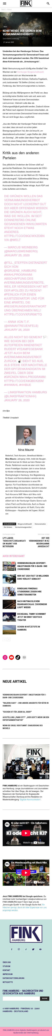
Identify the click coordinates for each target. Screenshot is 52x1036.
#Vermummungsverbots (23, 282)
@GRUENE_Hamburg (20, 270)
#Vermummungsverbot (23, 357)
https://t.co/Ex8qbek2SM (23, 381)
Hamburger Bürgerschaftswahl (30, 71)
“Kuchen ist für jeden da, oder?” (17, 712)
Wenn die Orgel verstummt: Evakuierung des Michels (23, 726)
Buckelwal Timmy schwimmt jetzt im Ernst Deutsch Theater (31, 617)
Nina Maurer (26, 450)
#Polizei (17, 290)
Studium (6, 966)
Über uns (7, 962)
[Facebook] (11, 949)
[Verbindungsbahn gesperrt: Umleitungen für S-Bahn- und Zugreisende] (9, 566)
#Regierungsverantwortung (25, 308)
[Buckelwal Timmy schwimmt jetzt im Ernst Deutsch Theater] (9, 617)
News (9, 9)
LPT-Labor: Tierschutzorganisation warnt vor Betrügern (14, 542)
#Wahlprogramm (18, 274)
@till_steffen (16, 262)
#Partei (18, 302)
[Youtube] (40, 949)
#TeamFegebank (30, 349)
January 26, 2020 (17, 400)
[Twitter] (33, 949)
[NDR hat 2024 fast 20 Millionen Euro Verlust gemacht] (9, 578)
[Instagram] (18, 949)
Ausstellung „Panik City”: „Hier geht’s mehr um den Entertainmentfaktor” (26, 718)
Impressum (8, 974)
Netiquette (8, 982)
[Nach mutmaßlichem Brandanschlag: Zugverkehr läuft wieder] (9, 604)
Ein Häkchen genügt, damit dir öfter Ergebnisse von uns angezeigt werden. (25, 907)
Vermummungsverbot (23, 527)
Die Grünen (8, 527)
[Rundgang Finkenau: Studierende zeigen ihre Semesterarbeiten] (9, 591)
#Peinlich (11, 294)
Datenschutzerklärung (13, 978)
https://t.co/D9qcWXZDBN (24, 236)
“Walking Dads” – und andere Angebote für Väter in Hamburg (26, 704)
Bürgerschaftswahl (25, 524)
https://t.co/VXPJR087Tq (23, 314)
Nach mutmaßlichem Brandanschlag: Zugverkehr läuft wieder (32, 604)
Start (3, 9)
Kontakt (6, 970)
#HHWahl (11, 385)
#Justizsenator (16, 298)
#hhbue (25, 385)
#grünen (11, 377)
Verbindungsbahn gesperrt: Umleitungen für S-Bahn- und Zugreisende (32, 566)
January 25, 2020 (17, 255)
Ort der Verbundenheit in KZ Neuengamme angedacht (39, 542)
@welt (15, 240)
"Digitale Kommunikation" (30, 799)
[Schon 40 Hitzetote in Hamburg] (9, 629)
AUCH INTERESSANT (14, 556)
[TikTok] (26, 949)
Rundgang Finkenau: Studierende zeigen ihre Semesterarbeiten (29, 591)
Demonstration (40, 524)
